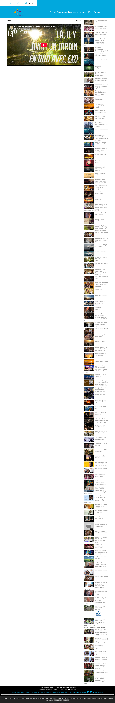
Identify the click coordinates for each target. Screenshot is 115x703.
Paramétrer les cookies (70, 689)
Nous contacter (99, 692)
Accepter (66, 700)
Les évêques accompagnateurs (52, 692)
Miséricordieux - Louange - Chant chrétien (99, 106)
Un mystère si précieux (101, 468)
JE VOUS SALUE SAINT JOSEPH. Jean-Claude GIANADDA (101, 284)
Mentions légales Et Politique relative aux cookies (51, 689)
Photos (62, 692)
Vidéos (10, 20)
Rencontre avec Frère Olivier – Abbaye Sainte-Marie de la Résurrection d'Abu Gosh (95, 680)
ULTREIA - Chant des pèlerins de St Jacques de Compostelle (101, 74)
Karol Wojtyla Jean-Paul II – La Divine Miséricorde (101, 512)
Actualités (71, 692)
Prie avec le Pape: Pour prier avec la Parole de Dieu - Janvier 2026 (101, 349)
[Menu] (3, 3)
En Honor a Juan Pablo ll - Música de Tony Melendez (101, 506)
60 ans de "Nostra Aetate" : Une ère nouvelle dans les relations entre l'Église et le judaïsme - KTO (95, 490)
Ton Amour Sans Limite (101, 60)
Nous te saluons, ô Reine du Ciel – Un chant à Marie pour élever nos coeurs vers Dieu (95, 42)
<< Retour (78, 20)
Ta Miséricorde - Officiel (101, 232)
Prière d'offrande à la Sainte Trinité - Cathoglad (100, 168)
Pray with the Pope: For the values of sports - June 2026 (101, 150)
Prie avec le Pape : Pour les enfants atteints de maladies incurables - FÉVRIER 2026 (95, 317)
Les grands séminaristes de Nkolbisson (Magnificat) (101, 49)
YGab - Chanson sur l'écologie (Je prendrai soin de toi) (101, 552)
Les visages (40, 692)
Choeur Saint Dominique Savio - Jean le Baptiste (101, 124)
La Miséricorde (99, 645)
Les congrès (34, 692)
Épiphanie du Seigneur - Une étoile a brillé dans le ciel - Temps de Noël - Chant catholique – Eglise (96, 369)
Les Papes (27, 692)
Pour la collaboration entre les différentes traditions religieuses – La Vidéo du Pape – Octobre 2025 (95, 499)
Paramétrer (58, 700)
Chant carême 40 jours (101, 295)
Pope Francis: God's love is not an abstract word (101, 653)
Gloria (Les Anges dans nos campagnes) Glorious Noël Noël (101, 389)
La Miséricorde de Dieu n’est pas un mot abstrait (101, 593)
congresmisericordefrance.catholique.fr (66, 687)
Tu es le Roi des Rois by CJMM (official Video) (100, 439)
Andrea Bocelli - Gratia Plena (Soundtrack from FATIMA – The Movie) (101, 420)
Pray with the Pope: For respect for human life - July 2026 (101, 86)
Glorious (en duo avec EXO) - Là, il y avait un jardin (101, 259)
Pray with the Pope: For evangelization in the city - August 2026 (101, 55)
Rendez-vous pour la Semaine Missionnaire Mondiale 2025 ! (101, 524)
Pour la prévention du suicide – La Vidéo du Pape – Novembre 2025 (101, 464)
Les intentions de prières (80, 692)
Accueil (14, 692)
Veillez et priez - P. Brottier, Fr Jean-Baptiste (100, 303)
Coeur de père (98, 289)
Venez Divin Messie (100, 394)
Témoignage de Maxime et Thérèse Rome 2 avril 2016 (101, 639)
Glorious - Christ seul (100, 251)
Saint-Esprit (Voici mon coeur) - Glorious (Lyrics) (101, 187)
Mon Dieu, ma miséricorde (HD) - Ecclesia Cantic (100, 546)
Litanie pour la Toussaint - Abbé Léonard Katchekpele (100, 482)
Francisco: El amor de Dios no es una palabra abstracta (101, 659)
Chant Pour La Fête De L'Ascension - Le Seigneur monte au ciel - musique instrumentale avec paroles (95, 207)
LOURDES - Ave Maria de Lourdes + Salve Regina (101, 324)
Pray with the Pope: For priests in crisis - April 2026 (101, 240)
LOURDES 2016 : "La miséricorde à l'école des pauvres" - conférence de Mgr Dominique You (95, 601)
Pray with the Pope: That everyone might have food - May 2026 (100, 181)
